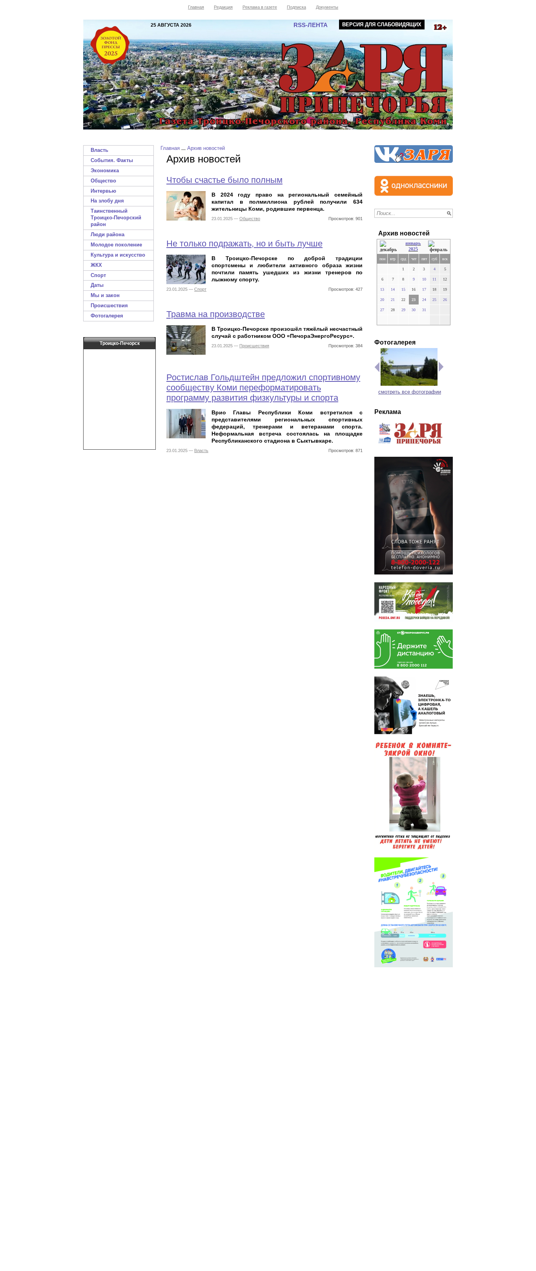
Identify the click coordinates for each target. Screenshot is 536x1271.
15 (403, 289)
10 (424, 279)
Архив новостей (206, 148)
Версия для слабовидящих (381, 24)
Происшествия (109, 305)
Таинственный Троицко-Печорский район (116, 217)
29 (403, 310)
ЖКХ (96, 265)
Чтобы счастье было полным (224, 180)
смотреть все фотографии (409, 392)
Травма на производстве (215, 314)
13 (382, 289)
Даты (97, 285)
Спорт (98, 275)
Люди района (107, 234)
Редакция (223, 7)
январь (413, 243)
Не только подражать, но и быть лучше (244, 243)
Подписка (296, 7)
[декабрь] (389, 247)
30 (414, 310)
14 (393, 289)
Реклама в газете (259, 7)
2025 (413, 249)
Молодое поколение (116, 245)
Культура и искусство (118, 255)
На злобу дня (107, 201)
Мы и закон (105, 295)
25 (434, 299)
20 (382, 299)
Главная (196, 7)
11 (434, 279)
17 (424, 289)
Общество (103, 181)
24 (424, 299)
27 (382, 310)
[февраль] (437, 247)
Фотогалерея (107, 316)
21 (393, 299)
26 (445, 299)
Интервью (103, 191)
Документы (327, 7)
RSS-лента (311, 25)
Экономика (105, 170)
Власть (99, 150)
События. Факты (112, 160)
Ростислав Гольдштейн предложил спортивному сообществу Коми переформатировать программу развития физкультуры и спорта (263, 387)
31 (424, 310)
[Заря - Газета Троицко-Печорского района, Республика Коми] (268, 74)
